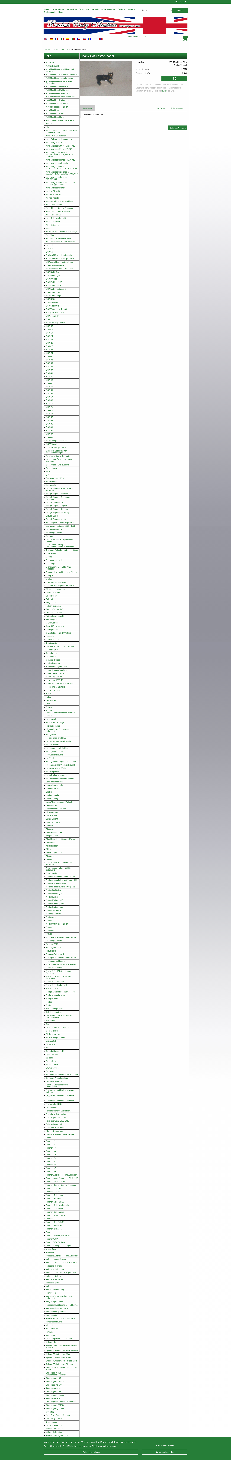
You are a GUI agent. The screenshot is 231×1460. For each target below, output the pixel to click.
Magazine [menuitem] (50, 829)
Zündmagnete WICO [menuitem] (55, 1405)
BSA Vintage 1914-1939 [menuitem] (56, 309)
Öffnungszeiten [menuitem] (108, 9)
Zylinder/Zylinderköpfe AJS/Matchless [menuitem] (62, 1351)
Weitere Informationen (91, 1452)
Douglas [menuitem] (49, 576)
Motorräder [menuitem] (72, 9)
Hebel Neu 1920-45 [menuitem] (54, 680)
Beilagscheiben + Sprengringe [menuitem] (59, 456)
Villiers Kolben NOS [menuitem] (54, 1429)
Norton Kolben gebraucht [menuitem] (56, 904)
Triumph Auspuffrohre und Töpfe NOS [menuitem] (62, 1178)
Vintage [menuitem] (49, 1332)
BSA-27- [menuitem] (49, 346)
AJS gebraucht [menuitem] (52, 66)
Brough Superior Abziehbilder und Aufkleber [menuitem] (60, 489)
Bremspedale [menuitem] (52, 482)
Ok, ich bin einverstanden (164, 1445)
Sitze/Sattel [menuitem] (51, 1041)
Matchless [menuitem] (50, 842)
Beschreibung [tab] (88, 108)
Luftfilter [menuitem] (49, 826)
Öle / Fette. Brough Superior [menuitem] (58, 1415)
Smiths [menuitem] (49, 1048)
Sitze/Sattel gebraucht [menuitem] (55, 1038)
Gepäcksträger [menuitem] (52, 643)
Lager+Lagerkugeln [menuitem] (54, 785)
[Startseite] (115, 25)
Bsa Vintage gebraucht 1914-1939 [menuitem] (60, 526)
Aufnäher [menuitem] (50, 235)
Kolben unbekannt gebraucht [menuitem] (58, 741)
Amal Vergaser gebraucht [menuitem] (57, 163)
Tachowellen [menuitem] (51, 1107)
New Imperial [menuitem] (51, 873)
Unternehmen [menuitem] (58, 9)
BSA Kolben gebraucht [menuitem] (56, 289)
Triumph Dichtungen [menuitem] (54, 1195)
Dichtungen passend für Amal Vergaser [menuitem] (58, 568)
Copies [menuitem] (49, 557)
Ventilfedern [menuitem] (51, 1293)
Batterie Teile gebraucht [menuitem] (56, 447)
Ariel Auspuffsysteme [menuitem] (55, 205)
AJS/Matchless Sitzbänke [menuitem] (57, 103)
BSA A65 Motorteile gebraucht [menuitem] (59, 255)
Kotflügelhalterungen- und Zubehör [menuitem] (61, 762)
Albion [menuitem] (49, 124)
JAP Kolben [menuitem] (51, 700)
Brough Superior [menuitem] (53, 516)
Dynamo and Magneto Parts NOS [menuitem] (60, 586)
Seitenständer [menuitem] (52, 1031)
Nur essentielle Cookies (164, 1452)
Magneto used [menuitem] (52, 836)
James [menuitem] (49, 707)
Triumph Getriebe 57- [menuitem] (55, 1198)
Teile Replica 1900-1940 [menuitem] (56, 1118)
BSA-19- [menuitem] (49, 333)
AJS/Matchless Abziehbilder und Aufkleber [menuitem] (60, 70)
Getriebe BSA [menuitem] (52, 650)
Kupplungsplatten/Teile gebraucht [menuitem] (60, 765)
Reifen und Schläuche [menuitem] (55, 961)
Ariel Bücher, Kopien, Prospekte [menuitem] (59, 208)
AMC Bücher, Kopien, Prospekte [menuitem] (60, 120)
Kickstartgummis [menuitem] (53, 726)
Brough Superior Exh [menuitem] (55, 502)
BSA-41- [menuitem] (49, 377)
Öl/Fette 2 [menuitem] (50, 1412)
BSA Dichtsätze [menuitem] (52, 272)
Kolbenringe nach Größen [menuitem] (57, 748)
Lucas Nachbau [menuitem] (53, 815)
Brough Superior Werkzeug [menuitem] (57, 512)
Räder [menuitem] (48, 1005)
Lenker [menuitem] (49, 792)
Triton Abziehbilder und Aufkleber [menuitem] (60, 1134)
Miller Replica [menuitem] (52, 846)
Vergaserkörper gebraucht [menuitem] (57, 1308)
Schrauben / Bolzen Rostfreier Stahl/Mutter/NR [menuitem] (59, 1016)
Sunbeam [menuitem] (50, 1071)
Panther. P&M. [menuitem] (52, 944)
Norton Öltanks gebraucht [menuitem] (57, 924)
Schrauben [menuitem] (50, 1021)
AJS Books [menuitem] (51, 63)
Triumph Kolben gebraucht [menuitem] (57, 1205)
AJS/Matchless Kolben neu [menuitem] (57, 100)
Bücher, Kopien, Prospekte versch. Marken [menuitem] (60, 540)
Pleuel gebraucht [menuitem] (53, 947)
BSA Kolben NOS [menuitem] (53, 286)
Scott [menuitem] (48, 1024)
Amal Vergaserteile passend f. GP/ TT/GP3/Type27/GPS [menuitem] (60, 183)
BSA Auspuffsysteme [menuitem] (55, 265)
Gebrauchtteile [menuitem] (52, 640)
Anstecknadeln (62, 49)
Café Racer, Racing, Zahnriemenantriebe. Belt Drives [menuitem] (60, 546)
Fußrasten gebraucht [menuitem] (55, 616)
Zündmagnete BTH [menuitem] (54, 1378)
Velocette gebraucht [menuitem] (54, 1283)
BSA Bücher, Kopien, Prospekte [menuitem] (59, 269)
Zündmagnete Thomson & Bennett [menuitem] (60, 1402)
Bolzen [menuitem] (49, 472)
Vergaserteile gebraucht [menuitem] (56, 1312)
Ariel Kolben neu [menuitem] (53, 222)
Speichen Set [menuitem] (52, 1054)
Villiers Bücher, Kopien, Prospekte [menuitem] (60, 1318)
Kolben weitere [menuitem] (52, 745)
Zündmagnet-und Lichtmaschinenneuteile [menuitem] (56, 1374)
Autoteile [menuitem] (50, 245)
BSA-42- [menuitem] (49, 380)
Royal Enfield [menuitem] (52, 988)
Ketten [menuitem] (49, 716)
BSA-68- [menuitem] (49, 400)
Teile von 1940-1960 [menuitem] (55, 1128)
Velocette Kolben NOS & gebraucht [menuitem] (61, 1273)
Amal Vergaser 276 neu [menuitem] (56, 143)
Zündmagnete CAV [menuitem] (54, 1385)
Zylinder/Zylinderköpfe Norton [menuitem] (58, 1357)
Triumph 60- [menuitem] (51, 1151)
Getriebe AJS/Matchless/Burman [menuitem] (60, 646)
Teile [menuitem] (81, 9)
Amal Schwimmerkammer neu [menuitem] (59, 139)
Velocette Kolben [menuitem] (53, 1276)
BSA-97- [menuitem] (49, 434)
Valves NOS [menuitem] (51, 1252)
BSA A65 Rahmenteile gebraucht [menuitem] (60, 259)
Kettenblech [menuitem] (51, 719)
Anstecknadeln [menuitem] (52, 198)
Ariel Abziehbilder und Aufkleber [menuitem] (60, 201)
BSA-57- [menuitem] (49, 383)
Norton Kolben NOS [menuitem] (54, 900)
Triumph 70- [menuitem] (51, 1155)
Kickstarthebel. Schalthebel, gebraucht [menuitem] (58, 730)
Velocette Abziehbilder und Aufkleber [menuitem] (61, 1256)
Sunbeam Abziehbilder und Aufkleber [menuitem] (62, 1075)
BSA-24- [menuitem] (49, 336)
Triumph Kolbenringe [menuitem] (55, 1212)
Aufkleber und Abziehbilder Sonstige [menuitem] (61, 232)
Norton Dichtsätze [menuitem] (53, 890)
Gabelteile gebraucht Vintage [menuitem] (58, 633)
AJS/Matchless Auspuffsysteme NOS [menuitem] (61, 75)
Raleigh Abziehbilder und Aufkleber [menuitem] (61, 958)
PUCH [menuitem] (49, 934)
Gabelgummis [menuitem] (52, 630)
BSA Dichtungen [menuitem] (53, 275)
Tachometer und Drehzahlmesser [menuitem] (60, 1101)
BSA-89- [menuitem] (49, 427)
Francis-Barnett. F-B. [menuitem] (55, 609)
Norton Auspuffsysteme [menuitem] (56, 883)
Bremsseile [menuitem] (51, 485)
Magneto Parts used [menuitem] (54, 832)
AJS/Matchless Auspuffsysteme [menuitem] (59, 78)
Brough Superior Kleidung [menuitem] (57, 509)
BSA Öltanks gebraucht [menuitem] (56, 323)
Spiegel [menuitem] (49, 1058)
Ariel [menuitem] (48, 228)
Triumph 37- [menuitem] (51, 1145)
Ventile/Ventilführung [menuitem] (55, 1290)
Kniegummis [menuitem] (51, 735)
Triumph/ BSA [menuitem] (52, 1239)
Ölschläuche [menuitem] (51, 1422)
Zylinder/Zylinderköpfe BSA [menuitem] (58, 1354)
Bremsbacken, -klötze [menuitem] (55, 478)
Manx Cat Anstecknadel (80, 49)
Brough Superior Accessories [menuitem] (58, 494)
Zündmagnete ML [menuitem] (53, 1398)
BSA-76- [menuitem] (49, 414)
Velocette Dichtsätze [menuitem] (55, 1266)
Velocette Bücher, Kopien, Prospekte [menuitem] (61, 1263)
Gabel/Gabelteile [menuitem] (53, 623)
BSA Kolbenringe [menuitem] (53, 296)
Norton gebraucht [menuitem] (53, 914)
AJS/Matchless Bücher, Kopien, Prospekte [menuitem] (59, 82)
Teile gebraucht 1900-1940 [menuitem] (57, 1121)
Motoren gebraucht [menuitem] (54, 853)
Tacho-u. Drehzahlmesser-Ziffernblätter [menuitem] (57, 1086)
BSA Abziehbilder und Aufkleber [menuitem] (59, 262)
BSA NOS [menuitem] (50, 299)
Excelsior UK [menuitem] (51, 596)
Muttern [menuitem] (49, 859)
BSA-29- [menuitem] (49, 353)
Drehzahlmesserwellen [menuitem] (56, 582)
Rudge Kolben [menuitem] (52, 999)
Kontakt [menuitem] (95, 9)
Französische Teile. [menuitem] (54, 613)
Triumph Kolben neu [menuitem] (54, 1209)
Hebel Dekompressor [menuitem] (55, 673)
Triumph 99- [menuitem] (51, 1171)
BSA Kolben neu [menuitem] (53, 292)
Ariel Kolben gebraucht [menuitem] (56, 218)
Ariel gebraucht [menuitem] (52, 225)
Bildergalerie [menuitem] (50, 12)
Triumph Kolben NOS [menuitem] (55, 1202)
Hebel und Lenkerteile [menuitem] (55, 687)
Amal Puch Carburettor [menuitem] (56, 136)
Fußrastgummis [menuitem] (52, 619)
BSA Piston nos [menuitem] (52, 302)
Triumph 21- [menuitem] (51, 1141)
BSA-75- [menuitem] (49, 410)
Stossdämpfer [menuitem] (52, 1065)
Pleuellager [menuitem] (51, 951)
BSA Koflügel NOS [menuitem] (54, 282)
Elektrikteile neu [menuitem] (53, 592)
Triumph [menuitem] (49, 1232)
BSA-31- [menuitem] (49, 356)
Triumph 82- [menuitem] (51, 1161)
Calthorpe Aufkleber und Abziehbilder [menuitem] (62, 550)
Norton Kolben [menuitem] (52, 897)
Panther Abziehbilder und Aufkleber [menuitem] (61, 937)
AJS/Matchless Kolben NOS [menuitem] (58, 93)
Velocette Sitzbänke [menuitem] (54, 1279)
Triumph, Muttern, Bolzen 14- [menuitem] (58, 1236)
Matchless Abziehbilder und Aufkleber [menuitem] (62, 839)
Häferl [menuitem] (48, 694)
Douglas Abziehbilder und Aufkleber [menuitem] (61, 572)
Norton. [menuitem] (49, 927)
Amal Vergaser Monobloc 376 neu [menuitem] (60, 160)
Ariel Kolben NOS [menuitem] (53, 215)
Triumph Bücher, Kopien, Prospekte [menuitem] (61, 1185)
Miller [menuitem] (48, 849)
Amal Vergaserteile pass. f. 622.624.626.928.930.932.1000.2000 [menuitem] (62, 173)
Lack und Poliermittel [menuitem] (55, 782)
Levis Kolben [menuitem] (51, 805)
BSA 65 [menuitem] (49, 248)
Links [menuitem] (60, 12)
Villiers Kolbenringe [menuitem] (54, 1432)
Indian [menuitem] (48, 697)
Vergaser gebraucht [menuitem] (54, 1302)
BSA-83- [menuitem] (49, 420)
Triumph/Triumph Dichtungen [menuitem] (58, 1246)
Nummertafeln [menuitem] (52, 931)
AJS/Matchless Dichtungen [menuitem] (57, 90)
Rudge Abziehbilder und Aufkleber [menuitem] (60, 992)
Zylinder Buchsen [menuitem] (53, 1342)
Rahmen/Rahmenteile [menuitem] (55, 954)
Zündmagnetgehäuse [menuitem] (55, 1408)
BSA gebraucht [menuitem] (52, 316)
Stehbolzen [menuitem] (51, 1061)
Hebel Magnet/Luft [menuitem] (54, 677)
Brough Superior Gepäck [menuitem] (56, 506)
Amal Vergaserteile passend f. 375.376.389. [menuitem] (59, 178)
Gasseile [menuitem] (50, 636)
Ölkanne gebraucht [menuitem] (54, 1419)
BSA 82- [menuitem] (49, 252)
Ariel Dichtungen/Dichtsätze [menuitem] (58, 211)
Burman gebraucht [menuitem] (54, 533)
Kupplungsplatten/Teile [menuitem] (56, 768)
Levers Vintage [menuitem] (52, 799)
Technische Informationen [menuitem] (57, 1114)
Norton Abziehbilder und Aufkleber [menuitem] (60, 877)
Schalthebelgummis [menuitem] (54, 1009)
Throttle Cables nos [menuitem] (54, 1131)
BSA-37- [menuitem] (49, 370)
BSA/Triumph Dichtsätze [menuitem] (56, 441)
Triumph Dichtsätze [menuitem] (54, 1192)
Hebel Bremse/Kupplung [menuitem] (56, 670)
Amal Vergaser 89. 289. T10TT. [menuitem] (59, 149)
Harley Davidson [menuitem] (53, 663)
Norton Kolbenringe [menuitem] (54, 907)
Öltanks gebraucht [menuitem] (54, 1425)
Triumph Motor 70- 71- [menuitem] (55, 1215)
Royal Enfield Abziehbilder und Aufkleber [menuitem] (59, 972)
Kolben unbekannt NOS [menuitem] (56, 738)
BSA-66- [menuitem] (49, 393)
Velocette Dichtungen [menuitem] (55, 1269)
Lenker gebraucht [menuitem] (53, 789)
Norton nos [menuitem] (50, 917)
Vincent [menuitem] (49, 1325)
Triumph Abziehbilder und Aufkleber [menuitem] (61, 1175)
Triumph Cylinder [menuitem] (53, 1188)
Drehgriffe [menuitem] (50, 579)
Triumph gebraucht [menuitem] (54, 1229)
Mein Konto (179, 2)
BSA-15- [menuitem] (49, 329)
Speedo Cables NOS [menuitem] (55, 1051)
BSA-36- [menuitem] (49, 367)
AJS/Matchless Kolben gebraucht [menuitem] (60, 97)
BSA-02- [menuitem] (49, 326)
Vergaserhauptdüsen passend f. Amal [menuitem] (62, 1305)
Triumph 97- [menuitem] (51, 1168)
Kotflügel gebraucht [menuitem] (54, 755)
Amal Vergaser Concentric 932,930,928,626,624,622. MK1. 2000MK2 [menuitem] (59, 155)
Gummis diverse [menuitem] (53, 660)
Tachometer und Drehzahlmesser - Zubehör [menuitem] (60, 1091)
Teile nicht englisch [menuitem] (54, 1124)
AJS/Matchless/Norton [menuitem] (55, 117)
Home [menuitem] (46, 9)
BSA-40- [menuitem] (49, 373)
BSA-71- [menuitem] (49, 407)
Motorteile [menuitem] (50, 856)
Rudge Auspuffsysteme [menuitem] (56, 995)
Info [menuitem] (87, 9)
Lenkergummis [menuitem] (52, 795)
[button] (106, 78)
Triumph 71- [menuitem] (51, 1158)
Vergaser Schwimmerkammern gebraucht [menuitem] (59, 1297)
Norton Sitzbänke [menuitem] (53, 910)
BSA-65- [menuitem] (49, 390)
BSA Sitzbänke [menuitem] (52, 306)
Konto (164, 91)
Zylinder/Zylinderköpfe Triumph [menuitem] (59, 1364)
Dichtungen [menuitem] (51, 564)
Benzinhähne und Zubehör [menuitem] (57, 465)
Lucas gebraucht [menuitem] (53, 822)
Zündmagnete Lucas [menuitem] (55, 1395)
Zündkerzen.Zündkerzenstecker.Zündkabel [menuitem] (62, 1369)
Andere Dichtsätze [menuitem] (54, 191)
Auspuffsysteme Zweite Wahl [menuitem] (58, 238)
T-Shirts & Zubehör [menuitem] (54, 1081)
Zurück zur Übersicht (177, 108)
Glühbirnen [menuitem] (51, 657)
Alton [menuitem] (48, 127)
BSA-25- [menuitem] (49, 340)
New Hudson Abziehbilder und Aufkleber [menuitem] (59, 864)
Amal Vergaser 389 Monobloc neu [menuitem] (60, 146)
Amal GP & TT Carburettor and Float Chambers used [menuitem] (61, 131)
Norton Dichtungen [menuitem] (54, 894)
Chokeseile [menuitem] (51, 553)
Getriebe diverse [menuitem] (53, 653)
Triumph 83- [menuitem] (51, 1165)
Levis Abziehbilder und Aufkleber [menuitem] (60, 802)
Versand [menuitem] (131, 9)
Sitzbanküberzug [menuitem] (53, 1034)
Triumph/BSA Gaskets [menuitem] (55, 1242)
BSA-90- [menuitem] (49, 431)
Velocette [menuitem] (50, 1286)
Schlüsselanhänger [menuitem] (54, 1012)
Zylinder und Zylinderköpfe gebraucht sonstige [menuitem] (62, 1346)
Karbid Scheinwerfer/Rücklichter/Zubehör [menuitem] (60, 711)
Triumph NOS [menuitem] (52, 1219)
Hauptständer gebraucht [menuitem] (56, 667)
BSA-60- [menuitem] (49, 387)
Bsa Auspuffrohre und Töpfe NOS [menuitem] (60, 523)
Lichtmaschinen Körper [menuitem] (56, 809)
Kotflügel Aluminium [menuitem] (54, 751)
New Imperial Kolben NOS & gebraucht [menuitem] (58, 869)
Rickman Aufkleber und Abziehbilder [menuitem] (61, 964)
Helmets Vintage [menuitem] (53, 690)
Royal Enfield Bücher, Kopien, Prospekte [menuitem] (59, 977)
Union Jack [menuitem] (51, 1249)
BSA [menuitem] (48, 319)
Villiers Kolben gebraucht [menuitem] (57, 1435)
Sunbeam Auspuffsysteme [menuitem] (57, 1078)
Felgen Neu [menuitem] (51, 603)
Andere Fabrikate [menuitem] (53, 195)
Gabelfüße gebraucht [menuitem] (55, 626)
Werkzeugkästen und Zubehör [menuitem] (59, 1339)
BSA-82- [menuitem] (49, 417)
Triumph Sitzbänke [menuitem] (54, 1225)
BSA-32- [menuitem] (49, 360)
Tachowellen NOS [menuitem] (54, 1104)
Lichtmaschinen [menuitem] (53, 812)
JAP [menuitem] (48, 704)
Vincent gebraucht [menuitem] (54, 1322)
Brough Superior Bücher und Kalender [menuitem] (58, 498)
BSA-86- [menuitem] (49, 424)
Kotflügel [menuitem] (50, 758)
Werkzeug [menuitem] (50, 1335)
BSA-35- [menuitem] (49, 363)
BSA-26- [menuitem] (49, 343)
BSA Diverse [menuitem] (51, 279)
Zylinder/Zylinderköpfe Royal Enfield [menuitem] (61, 1361)
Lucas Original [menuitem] (52, 819)
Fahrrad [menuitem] (49, 599)
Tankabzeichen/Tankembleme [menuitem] (59, 1111)
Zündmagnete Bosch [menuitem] (55, 1382)
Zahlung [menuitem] (121, 9)
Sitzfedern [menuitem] (50, 1044)
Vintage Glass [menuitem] (52, 1329)
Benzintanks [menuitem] (51, 468)
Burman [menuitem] (49, 536)
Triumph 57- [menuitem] (51, 1148)
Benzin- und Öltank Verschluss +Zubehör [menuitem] (59, 460)
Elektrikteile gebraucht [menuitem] (55, 589)
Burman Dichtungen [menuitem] (54, 529)
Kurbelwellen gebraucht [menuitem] (56, 775)
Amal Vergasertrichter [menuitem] (55, 188)
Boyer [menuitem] (48, 475)
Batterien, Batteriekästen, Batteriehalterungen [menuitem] (56, 452)
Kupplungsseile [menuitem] (52, 772)
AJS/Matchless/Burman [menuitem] (56, 114)
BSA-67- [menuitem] (49, 397)
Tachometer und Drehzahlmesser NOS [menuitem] (60, 1096)
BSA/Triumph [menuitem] (52, 444)
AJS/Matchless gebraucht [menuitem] (57, 107)
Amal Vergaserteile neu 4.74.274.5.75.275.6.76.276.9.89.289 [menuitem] (61, 168)
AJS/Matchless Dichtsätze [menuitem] (57, 87)
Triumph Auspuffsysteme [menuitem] (56, 1182)
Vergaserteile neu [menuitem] (53, 1315)
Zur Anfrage (161, 108)
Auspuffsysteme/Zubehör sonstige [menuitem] (60, 242)
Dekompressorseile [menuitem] (54, 560)
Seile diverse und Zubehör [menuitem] (57, 1027)
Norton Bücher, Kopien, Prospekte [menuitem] (60, 887)
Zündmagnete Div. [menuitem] (54, 1388)
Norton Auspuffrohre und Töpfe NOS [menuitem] (61, 880)
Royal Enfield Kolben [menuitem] (55, 982)
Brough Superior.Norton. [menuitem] (56, 519)
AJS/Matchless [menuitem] (52, 110)
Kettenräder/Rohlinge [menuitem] (55, 723)
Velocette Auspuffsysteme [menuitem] (57, 1259)
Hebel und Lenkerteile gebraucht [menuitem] (60, 683)
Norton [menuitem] (49, 921)
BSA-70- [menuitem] (49, 404)
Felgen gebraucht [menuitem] (53, 606)
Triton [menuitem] (48, 1138)
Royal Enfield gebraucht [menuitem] (56, 985)
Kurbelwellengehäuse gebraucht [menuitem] (60, 778)
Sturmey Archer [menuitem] (52, 1068)
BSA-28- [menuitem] (49, 350)
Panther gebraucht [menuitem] (54, 941)
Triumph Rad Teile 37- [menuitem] (55, 1222)
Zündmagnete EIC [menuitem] (54, 1392)
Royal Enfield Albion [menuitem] (55, 968)
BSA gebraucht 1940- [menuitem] (55, 313)
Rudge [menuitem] (49, 1002)
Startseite (49, 49)
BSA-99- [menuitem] (49, 437)
